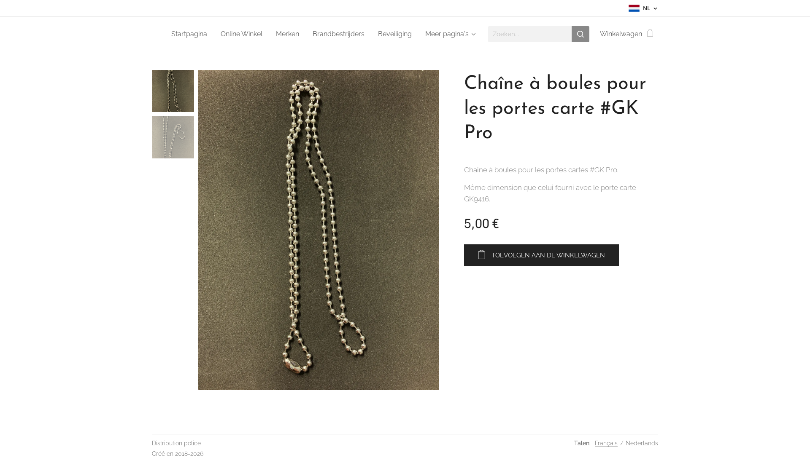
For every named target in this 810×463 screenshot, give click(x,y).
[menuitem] (191, 34)
